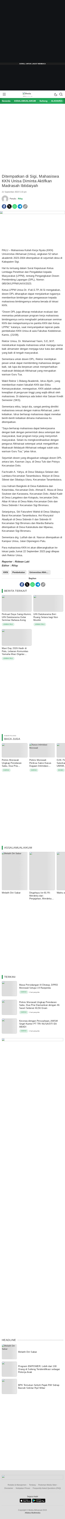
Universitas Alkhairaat (40, 572)
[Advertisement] (32, 32)
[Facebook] (4, 206)
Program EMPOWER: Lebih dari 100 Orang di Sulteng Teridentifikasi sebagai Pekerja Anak (39, 1369)
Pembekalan (18, 572)
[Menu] (4, 94)
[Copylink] (25, 206)
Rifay (20, 199)
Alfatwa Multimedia (32, 1513)
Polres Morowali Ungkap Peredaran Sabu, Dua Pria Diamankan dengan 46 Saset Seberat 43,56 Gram (13, 767)
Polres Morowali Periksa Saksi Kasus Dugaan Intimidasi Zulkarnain (40, 764)
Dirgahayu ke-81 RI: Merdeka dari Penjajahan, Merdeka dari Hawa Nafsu (40, 897)
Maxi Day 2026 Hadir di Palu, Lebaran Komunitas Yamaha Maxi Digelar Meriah (15, 652)
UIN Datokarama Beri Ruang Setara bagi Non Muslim (45, 617)
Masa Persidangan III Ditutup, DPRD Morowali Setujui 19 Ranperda (38, 986)
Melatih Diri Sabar (11, 892)
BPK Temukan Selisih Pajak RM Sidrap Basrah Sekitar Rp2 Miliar (38, 1386)
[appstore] (25, 1502)
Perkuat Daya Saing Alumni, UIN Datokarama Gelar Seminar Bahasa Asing (16, 617)
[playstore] (38, 1502)
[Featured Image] (32, 213)
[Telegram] (20, 206)
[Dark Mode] (55, 94)
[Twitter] (9, 206)
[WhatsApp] (14, 206)
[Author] (5, 199)
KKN (5, 572)
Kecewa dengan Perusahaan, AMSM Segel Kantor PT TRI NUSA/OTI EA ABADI (38, 1024)
